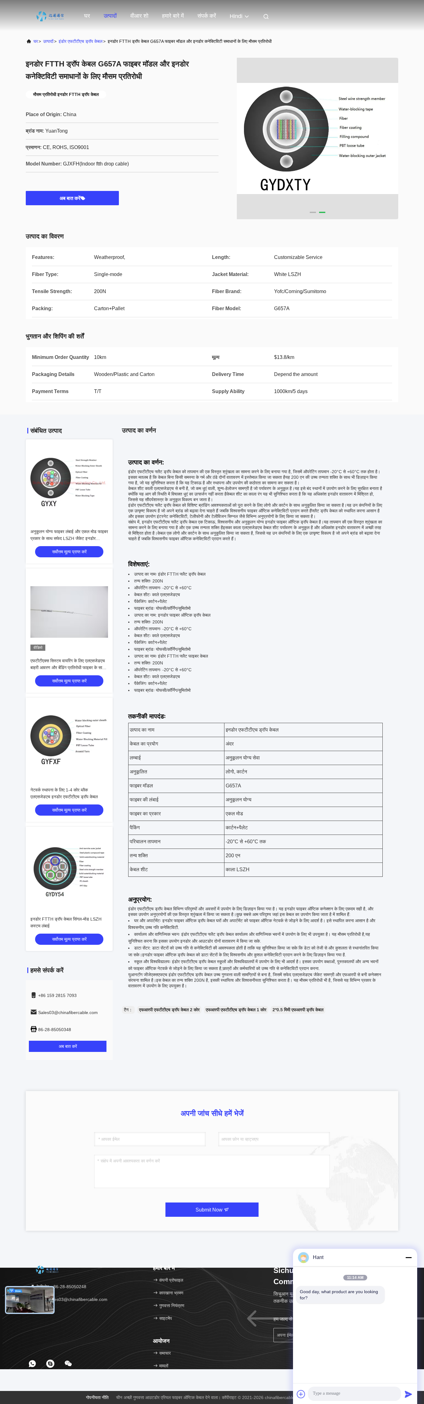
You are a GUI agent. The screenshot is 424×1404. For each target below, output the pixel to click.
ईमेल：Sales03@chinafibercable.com (71, 1299)
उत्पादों (110, 16)
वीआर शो (139, 16)
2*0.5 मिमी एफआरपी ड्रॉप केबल (298, 1009)
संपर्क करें (206, 16)
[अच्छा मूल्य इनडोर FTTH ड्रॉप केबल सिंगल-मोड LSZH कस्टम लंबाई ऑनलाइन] (69, 870)
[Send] (408, 1394)
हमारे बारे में (173, 16)
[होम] (50, 15)
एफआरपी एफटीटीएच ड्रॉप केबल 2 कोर (169, 1009)
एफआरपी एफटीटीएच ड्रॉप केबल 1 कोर (236, 1009)
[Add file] (301, 1394)
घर (87, 16)
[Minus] (408, 1257)
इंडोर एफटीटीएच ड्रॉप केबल (80, 41)
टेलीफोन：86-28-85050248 (60, 1286)
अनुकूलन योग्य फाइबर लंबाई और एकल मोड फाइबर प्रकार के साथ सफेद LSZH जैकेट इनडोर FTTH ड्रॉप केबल (69, 538)
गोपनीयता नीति (97, 1397)
